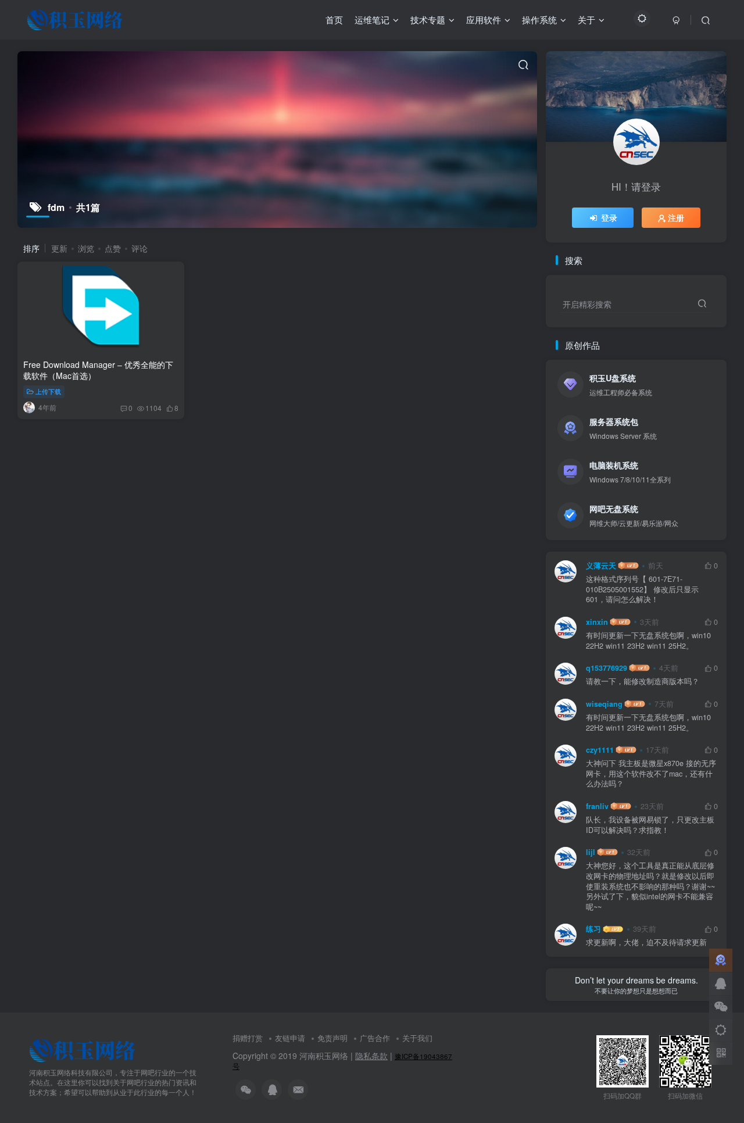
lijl (590, 852)
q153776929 (606, 668)
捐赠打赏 (248, 1037)
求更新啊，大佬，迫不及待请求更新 (646, 942)
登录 (609, 217)
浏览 (86, 248)
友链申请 (290, 1037)
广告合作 (375, 1037)
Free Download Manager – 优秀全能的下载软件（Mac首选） (98, 370)
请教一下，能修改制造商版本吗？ (642, 681)
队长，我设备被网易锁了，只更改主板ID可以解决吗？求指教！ (650, 825)
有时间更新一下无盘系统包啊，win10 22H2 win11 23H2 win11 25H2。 (648, 641)
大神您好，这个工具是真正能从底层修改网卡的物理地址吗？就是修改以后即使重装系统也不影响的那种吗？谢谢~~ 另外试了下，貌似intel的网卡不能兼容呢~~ (650, 886)
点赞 (113, 248)
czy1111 (600, 750)
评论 (139, 248)
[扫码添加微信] (720, 1006)
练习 (593, 929)
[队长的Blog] (82, 1049)
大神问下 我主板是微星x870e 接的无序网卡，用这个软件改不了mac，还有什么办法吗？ (651, 774)
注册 (676, 217)
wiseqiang (604, 704)
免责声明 (332, 1037)
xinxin (597, 622)
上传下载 (48, 391)
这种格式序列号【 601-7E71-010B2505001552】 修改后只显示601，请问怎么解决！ (642, 589)
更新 (59, 248)
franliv (597, 806)
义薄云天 (601, 565)
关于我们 (417, 1037)
